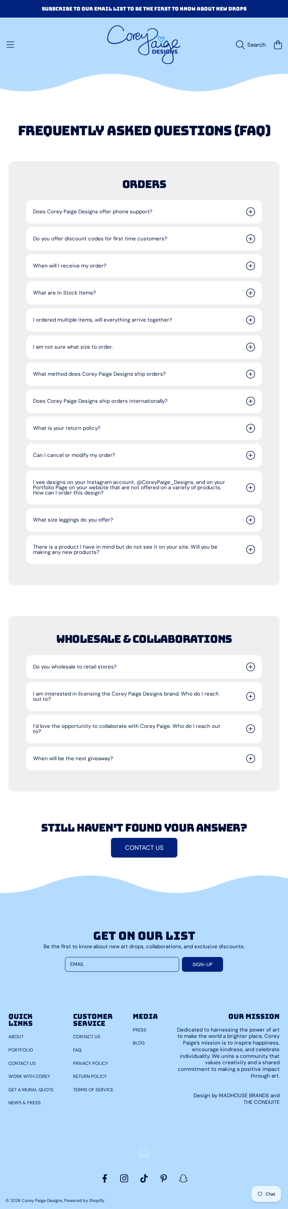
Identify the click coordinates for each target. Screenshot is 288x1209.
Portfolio (20, 1050)
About (16, 1037)
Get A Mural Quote (31, 1090)
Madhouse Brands (244, 1095)
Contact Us (22, 1063)
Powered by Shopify (84, 1200)
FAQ (77, 1050)
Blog (139, 1043)
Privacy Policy (90, 1063)
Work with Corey (29, 1076)
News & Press (24, 1103)
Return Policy (90, 1076)
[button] (10, 45)
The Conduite (261, 1102)
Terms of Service (93, 1090)
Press (139, 1030)
